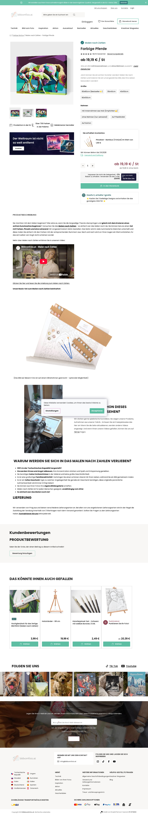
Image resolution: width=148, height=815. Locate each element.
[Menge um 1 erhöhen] (92, 165)
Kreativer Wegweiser (117, 776)
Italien (32, 781)
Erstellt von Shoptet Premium (112, 812)
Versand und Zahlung (93, 155)
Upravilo (129, 812)
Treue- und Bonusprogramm (93, 792)
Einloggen (87, 21)
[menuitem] (14, 28)
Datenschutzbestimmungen (73, 731)
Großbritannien (20, 788)
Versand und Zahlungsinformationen (91, 781)
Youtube (131, 666)
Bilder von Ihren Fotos (63, 780)
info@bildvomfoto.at (68, 761)
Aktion (57, 786)
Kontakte (124, 8)
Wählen (26, 644)
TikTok (77, 432)
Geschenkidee (60, 793)
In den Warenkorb (111, 186)
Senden (74, 739)
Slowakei (17, 778)
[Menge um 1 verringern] (83, 165)
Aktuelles (58, 790)
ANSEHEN (124, 3)
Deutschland (19, 785)
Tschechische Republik (19, 773)
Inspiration (59, 783)
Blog (111, 780)
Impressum (86, 789)
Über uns (114, 8)
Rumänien (34, 778)
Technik (58, 776)
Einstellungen (52, 411)
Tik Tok (113, 666)
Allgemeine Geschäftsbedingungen (96, 776)
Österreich (34, 788)
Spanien (33, 785)
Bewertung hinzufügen (22, 553)
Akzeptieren (97, 411)
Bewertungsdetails (115, 54)
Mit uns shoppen (100, 8)
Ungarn (33, 774)
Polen (16, 781)
